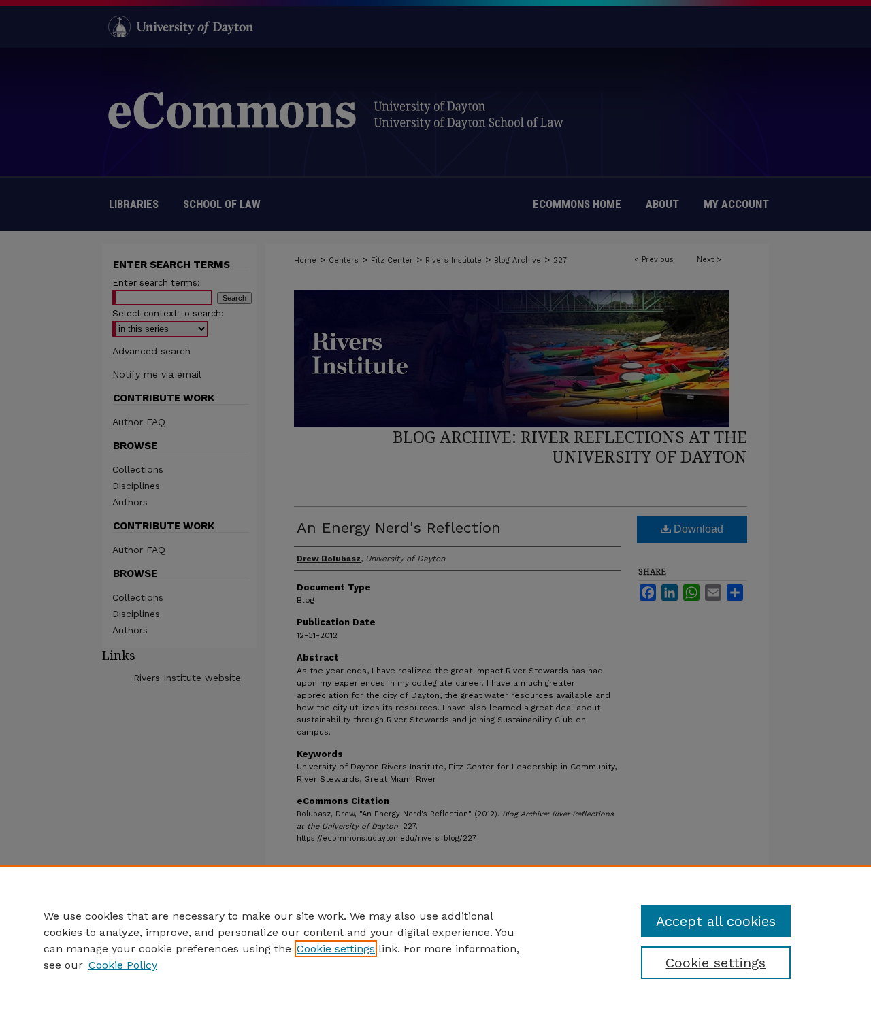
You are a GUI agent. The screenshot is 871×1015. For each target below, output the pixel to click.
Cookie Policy (122, 965)
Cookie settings (336, 948)
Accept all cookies (716, 921)
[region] (435, 940)
